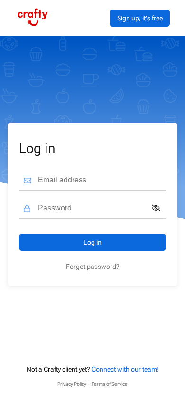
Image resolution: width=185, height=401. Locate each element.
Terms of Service (110, 384)
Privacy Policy (71, 384)
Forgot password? (93, 266)
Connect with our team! (125, 369)
